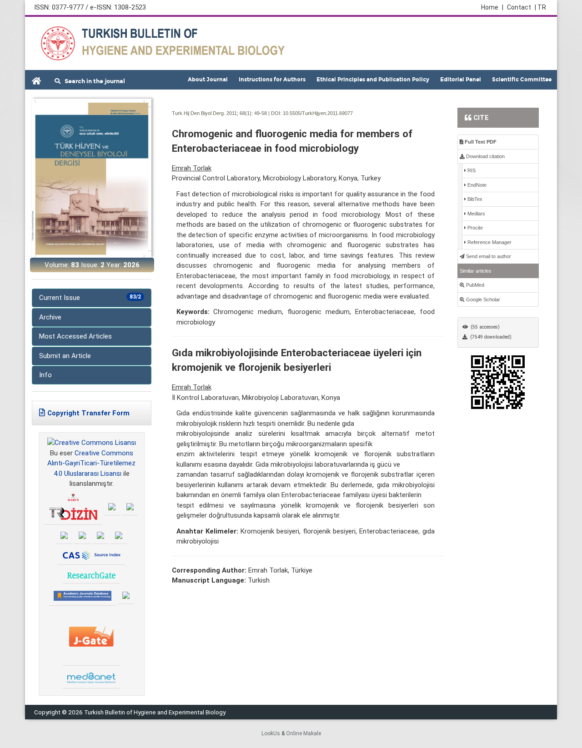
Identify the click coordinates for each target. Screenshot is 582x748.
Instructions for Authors (272, 79)
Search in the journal (92, 81)
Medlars (475, 213)
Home (492, 7)
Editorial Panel (460, 79)
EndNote (476, 185)
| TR (540, 7)
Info (45, 375)
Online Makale (303, 733)
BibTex (474, 199)
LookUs (270, 733)
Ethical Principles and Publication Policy (372, 79)
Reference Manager (489, 242)
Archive (50, 317)
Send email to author (488, 256)
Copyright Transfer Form (88, 413)
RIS (471, 170)
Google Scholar (482, 299)
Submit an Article (65, 356)
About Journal (208, 79)
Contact (519, 7)
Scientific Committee (522, 79)
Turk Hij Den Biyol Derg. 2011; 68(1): (212, 113)
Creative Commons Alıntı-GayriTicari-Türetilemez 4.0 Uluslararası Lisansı (91, 463)
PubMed (474, 285)
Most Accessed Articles (75, 336)
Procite (474, 227)
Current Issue (90, 298)
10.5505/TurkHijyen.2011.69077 (318, 113)
